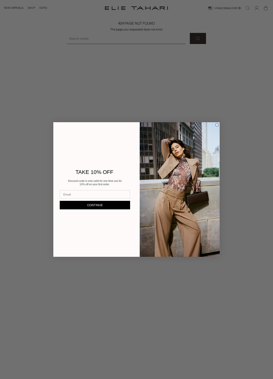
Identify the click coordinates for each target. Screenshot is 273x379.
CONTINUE (95, 205)
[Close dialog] (217, 124)
